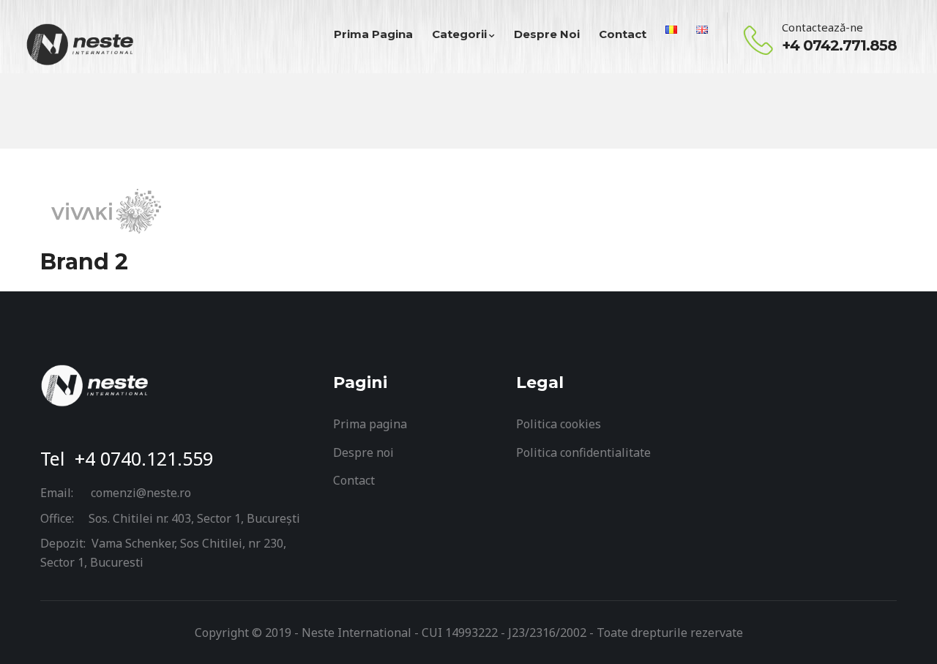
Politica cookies (558, 424)
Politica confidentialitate (583, 452)
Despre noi (363, 452)
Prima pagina (370, 424)
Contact (354, 480)
